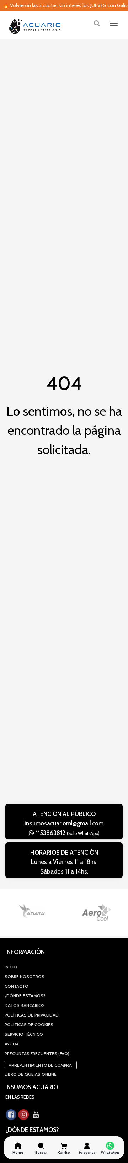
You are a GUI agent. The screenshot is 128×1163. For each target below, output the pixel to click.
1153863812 (67, 833)
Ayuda (12, 1043)
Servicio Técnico (24, 1034)
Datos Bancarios (25, 1005)
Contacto (16, 986)
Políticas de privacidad (32, 1015)
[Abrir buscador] (97, 23)
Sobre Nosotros (24, 976)
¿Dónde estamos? (25, 995)
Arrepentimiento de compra (40, 1065)
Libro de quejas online (31, 1074)
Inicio (11, 966)
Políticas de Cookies (29, 1024)
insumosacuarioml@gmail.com (64, 823)
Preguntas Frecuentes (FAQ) (37, 1053)
